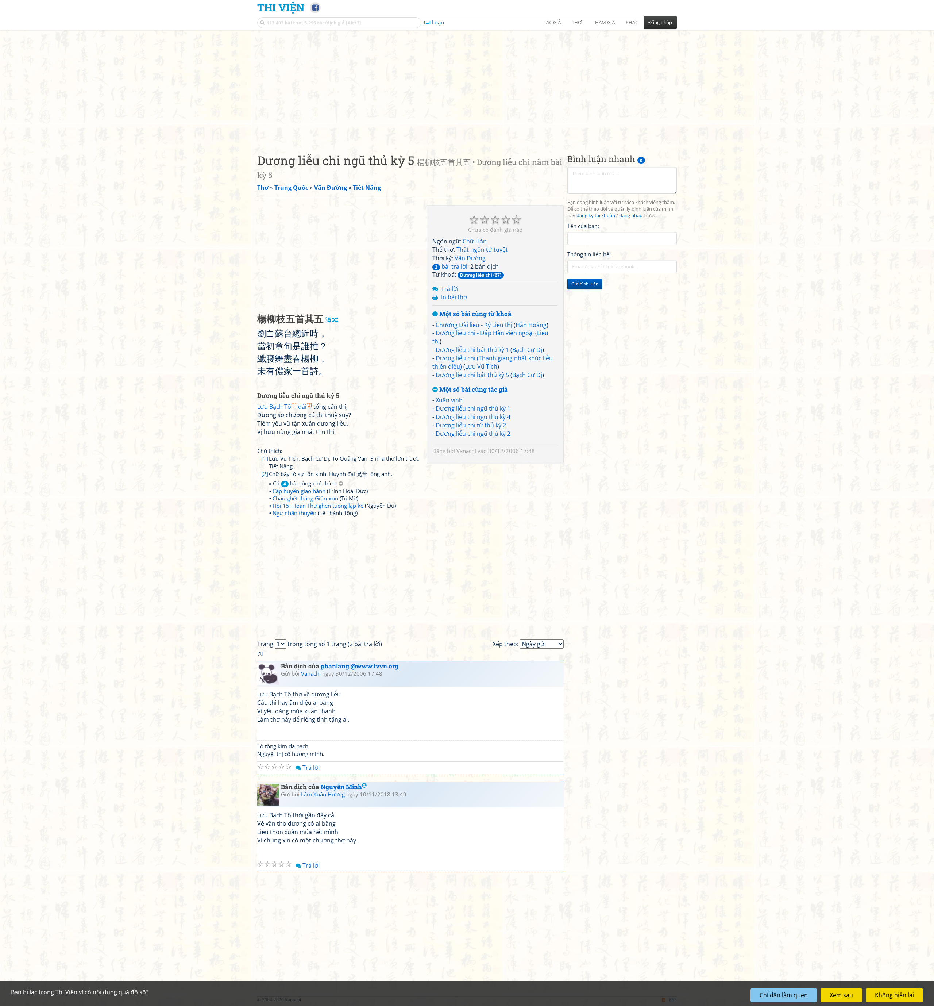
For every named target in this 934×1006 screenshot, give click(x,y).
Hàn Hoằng (531, 325)
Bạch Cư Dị (527, 350)
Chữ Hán (475, 241)
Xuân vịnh (449, 400)
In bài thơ (454, 297)
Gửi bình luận (584, 284)
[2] (264, 473)
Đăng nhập (660, 22)
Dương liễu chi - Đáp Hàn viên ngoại (485, 333)
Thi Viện (280, 7)
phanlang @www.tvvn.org (359, 666)
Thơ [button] (577, 22)
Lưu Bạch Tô (277, 407)
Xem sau (841, 995)
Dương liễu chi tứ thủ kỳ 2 (471, 425)
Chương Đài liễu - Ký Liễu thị (474, 325)
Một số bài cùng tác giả (473, 389)
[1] (264, 458)
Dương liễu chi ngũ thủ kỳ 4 (473, 417)
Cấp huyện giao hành (299, 491)
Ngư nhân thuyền (294, 513)
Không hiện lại (894, 995)
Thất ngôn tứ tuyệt (482, 250)
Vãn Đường (470, 258)
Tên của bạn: (583, 226)
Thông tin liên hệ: (589, 254)
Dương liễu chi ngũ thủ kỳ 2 (473, 434)
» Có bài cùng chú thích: (304, 483)
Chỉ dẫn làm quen (784, 995)
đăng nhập (630, 215)
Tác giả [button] (552, 22)
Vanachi (466, 450)
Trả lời (449, 289)
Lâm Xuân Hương (323, 794)
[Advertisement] (467, 86)
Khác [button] (632, 22)
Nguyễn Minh (341, 787)
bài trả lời (451, 266)
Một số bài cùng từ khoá (475, 314)
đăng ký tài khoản (595, 215)
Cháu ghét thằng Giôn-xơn (305, 498)
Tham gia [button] (604, 22)
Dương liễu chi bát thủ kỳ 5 (472, 375)
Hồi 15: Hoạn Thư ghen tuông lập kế (318, 505)
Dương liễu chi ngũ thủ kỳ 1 (473, 408)
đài (305, 407)
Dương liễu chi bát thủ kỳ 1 (472, 350)
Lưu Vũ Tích (481, 366)
